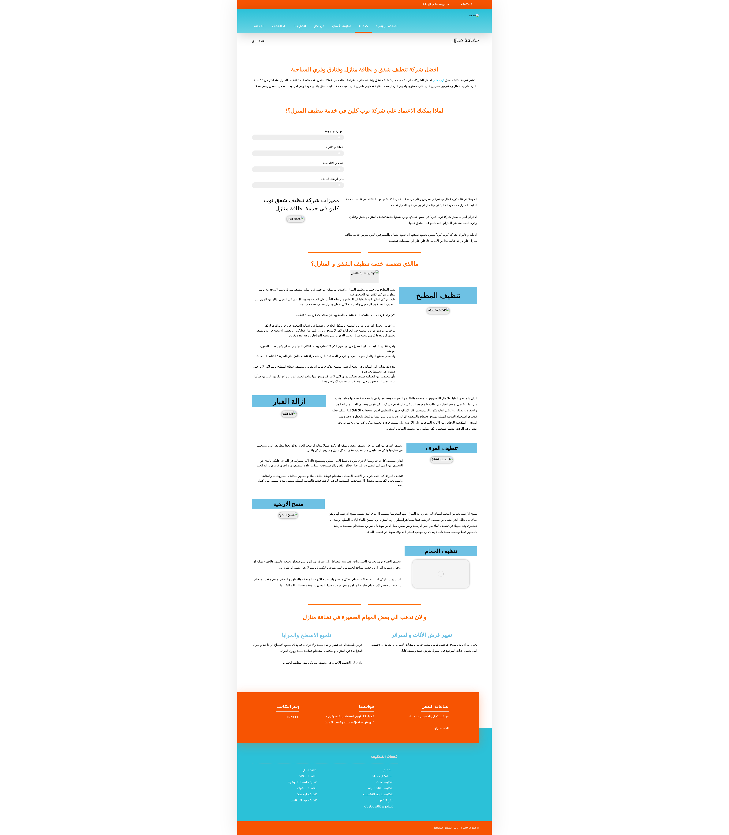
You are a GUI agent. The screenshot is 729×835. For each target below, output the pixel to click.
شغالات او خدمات (382, 776)
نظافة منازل (310, 770)
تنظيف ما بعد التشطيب (378, 794)
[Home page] (274, 41)
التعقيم (388, 770)
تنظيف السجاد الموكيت (302, 782)
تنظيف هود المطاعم (304, 800)
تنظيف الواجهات (307, 794)
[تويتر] (275, 4)
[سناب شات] (266, 4)
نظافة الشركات (308, 776)
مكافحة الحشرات (307, 788)
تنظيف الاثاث (384, 782)
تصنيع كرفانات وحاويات (378, 806)
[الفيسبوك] (293, 4)
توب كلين (438, 80)
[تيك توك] (256, 4)
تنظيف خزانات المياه (380, 788)
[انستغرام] (284, 4)
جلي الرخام (386, 800)
